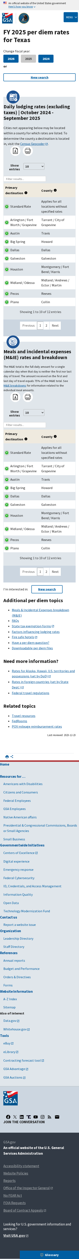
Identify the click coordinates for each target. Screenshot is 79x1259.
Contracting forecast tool (22, 1060)
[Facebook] (8, 1117)
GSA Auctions (12, 1077)
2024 (46, 59)
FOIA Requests (14, 1203)
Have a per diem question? (30, 642)
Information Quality (18, 894)
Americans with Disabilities (23, 784)
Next (55, 325)
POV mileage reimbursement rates (37, 726)
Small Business (14, 839)
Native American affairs (20, 817)
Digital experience (16, 861)
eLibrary (9, 1052)
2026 (11, 59)
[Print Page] (7, 757)
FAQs (15, 621)
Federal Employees (17, 800)
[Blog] (49, 1117)
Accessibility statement (21, 1166)
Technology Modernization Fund (26, 911)
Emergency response (18, 869)
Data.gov (9, 1020)
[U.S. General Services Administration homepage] (15, 18)
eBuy (6, 1043)
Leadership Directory (18, 938)
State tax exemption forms (31, 626)
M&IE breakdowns (15, 385)
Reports (9, 1180)
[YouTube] (35, 1117)
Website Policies (15, 1173)
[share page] (12, 758)
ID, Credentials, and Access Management (32, 886)
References (8, 953)
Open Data (11, 903)
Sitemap (9, 1007)
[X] (15, 1117)
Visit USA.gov (14, 1235)
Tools (4, 1035)
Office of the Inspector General (26, 1188)
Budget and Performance (21, 969)
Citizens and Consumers (20, 792)
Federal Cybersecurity (18, 878)
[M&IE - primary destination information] (26, 438)
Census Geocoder (32, 144)
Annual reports (14, 960)
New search (39, 77)
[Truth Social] (29, 1117)
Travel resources (23, 716)
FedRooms (19, 721)
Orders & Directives (17, 977)
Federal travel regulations (30, 693)
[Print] (28, 151)
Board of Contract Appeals (23, 1210)
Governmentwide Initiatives (22, 845)
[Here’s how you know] (39, 5)
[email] (57, 1117)
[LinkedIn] (22, 1117)
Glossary (52, 1255)
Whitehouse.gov (15, 1029)
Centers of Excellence (19, 853)
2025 (28, 59)
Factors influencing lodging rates (36, 632)
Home (4, 764)
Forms (8, 985)
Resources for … (12, 776)
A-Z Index (10, 999)
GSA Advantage (14, 1069)
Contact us (8, 917)
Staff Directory (13, 947)
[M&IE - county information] (56, 436)
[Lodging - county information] (56, 190)
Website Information (16, 991)
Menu (69, 17)
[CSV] (15, 151)
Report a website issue (19, 925)
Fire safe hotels (23, 637)
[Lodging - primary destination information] (26, 192)
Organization (10, 931)
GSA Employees (14, 809)
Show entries (14, 167)
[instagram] (42, 1117)
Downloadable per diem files (32, 648)
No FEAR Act (12, 1195)
